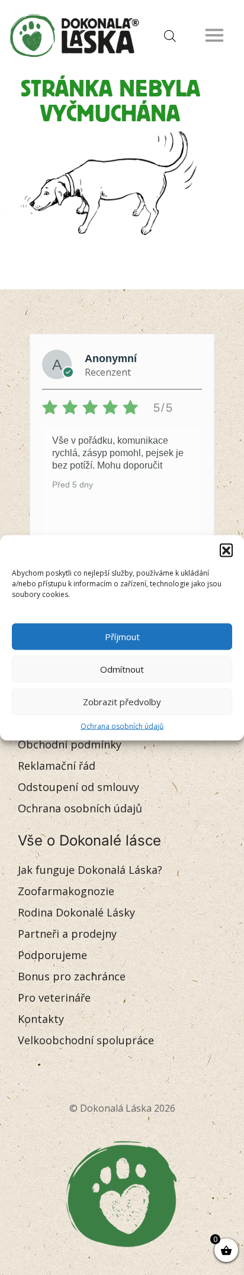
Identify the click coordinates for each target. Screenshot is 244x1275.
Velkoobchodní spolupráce (86, 1040)
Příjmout (122, 637)
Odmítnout (122, 669)
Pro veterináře (54, 997)
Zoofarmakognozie (66, 891)
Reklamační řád (56, 765)
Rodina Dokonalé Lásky (76, 912)
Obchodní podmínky (69, 744)
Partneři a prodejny (67, 934)
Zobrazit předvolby (122, 702)
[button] (226, 550)
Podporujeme (52, 955)
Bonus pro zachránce (72, 976)
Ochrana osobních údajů (122, 726)
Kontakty (41, 1019)
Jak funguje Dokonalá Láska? (90, 870)
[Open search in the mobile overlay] (167, 35)
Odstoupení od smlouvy (78, 787)
